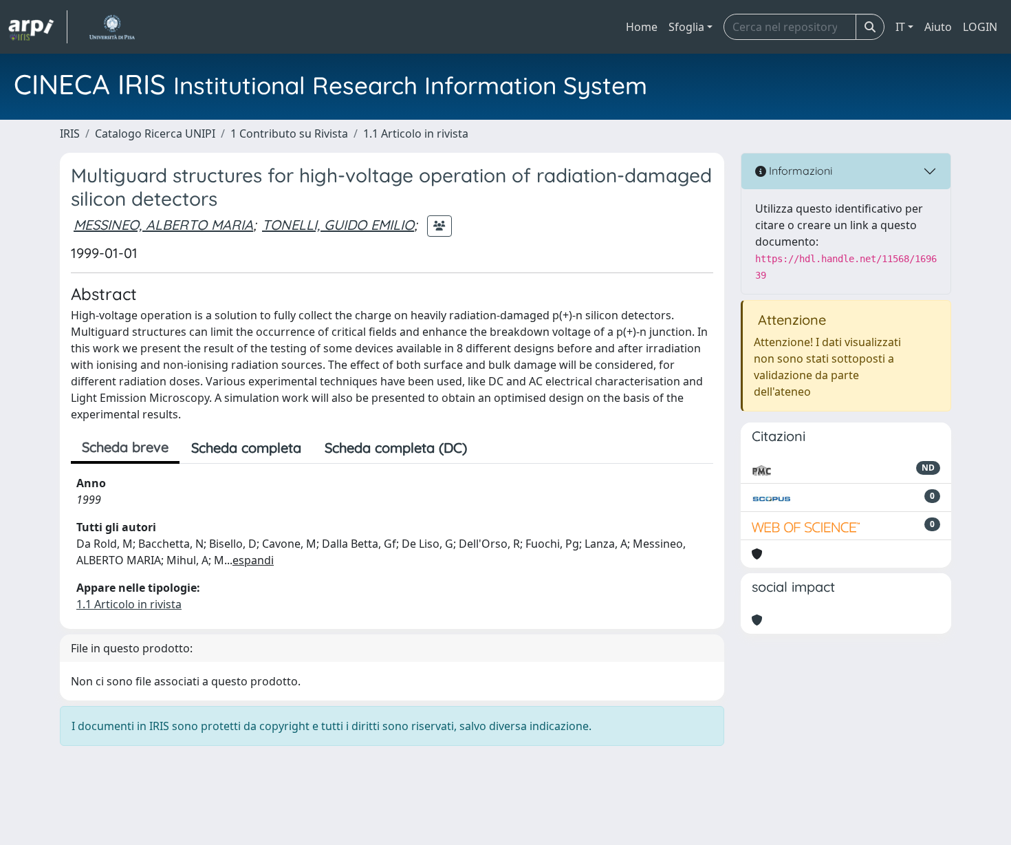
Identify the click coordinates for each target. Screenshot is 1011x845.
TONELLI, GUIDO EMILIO (338, 224)
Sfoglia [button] (686, 26)
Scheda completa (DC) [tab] (396, 447)
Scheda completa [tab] (246, 447)
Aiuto (938, 26)
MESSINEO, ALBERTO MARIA (163, 224)
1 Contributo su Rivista (289, 133)
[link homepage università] (111, 26)
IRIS (70, 133)
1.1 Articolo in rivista (415, 133)
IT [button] (900, 26)
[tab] (490, 448)
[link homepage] (37, 26)
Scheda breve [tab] (125, 447)
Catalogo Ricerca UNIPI (155, 133)
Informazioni (799, 171)
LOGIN (980, 26)
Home (641, 26)
